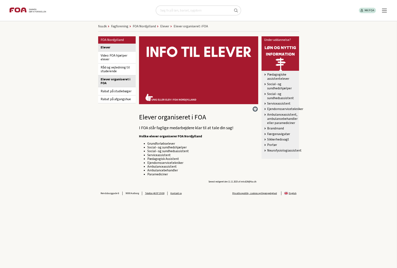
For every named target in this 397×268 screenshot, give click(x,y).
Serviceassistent (279, 103)
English (293, 193)
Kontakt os (176, 193)
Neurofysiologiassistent (284, 150)
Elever (105, 47)
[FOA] (28, 10)
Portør (272, 145)
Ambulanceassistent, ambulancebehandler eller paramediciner (282, 119)
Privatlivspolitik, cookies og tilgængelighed (254, 193)
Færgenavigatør (278, 134)
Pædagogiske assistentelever (278, 76)
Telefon (154, 193)
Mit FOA (369, 10)
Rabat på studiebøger (116, 91)
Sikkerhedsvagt (278, 139)
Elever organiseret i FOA (115, 81)
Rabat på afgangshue (116, 99)
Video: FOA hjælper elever (114, 57)
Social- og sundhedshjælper (279, 86)
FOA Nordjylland (112, 40)
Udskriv (255, 109)
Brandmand (275, 128)
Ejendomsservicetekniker (285, 109)
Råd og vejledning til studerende (115, 69)
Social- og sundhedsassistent (280, 96)
